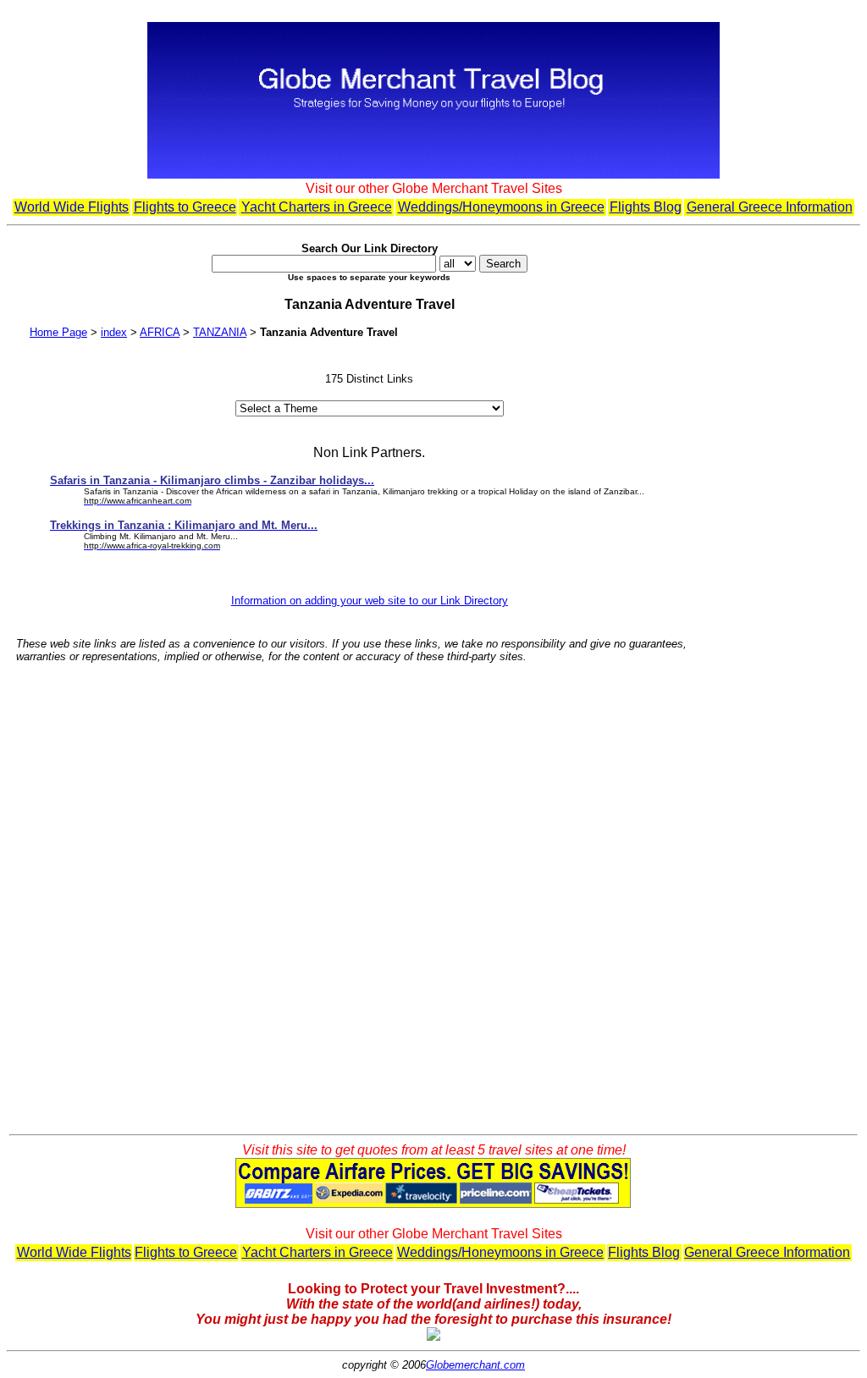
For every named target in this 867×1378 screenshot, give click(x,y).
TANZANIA (219, 332)
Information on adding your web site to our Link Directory (369, 600)
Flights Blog (646, 207)
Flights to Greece (185, 207)
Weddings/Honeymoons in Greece (501, 207)
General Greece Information (770, 207)
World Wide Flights (71, 207)
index (114, 332)
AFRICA (159, 332)
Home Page (58, 332)
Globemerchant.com (475, 1365)
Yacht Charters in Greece (316, 207)
